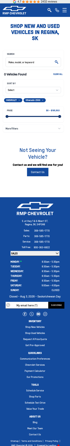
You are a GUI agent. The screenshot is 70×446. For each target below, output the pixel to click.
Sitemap (15, 441)
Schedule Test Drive (35, 402)
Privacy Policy (51, 441)
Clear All (58, 74)
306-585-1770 (42, 230)
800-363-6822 (42, 247)
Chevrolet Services (35, 364)
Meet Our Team (35, 428)
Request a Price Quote (35, 339)
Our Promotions (35, 376)
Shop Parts (35, 396)
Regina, (29, 224)
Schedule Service (35, 390)
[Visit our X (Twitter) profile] (32, 314)
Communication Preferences (35, 358)
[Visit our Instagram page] (45, 314)
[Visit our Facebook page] (25, 314)
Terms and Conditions (31, 441)
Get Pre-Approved (35, 345)
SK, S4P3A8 (39, 224)
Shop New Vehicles (35, 326)
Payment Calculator (35, 370)
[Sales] (57, 10)
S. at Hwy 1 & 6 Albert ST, (35, 220)
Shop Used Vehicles (35, 332)
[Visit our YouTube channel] (38, 314)
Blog (35, 422)
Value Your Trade (35, 408)
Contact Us (38, 172)
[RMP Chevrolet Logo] (14, 10)
